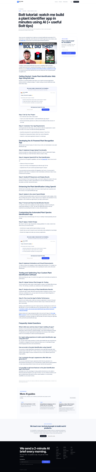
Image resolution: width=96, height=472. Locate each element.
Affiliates (64, 455)
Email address (22, 459)
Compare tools (58, 458)
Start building (76, 1)
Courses (56, 1)
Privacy (72, 449)
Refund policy (73, 452)
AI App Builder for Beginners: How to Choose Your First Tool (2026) (48, 404)
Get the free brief (45, 109)
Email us (72, 453)
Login (71, 1)
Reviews (64, 449)
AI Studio (60, 1)
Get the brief (68, 53)
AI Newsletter (65, 1)
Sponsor (64, 453)
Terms (72, 450)
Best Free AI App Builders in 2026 (28, 404)
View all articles (73, 397)
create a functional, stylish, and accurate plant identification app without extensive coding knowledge (37, 309)
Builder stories (58, 453)
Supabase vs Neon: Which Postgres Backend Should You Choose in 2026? (66, 405)
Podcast (57, 455)
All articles (20, 8)
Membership (65, 456)
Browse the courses (51, 436)
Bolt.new (23, 40)
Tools (57, 456)
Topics (57, 452)
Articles (57, 450)
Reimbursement (65, 450)
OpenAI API (44, 159)
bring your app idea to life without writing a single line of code (41, 68)
